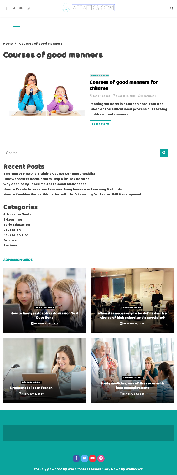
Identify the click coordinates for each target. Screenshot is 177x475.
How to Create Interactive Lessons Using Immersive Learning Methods (62, 189)
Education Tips (16, 235)
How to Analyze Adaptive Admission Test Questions (45, 315)
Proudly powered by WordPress (60, 469)
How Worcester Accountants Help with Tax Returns (46, 179)
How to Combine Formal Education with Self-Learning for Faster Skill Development (72, 194)
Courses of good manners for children (124, 85)
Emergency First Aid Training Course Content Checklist (49, 174)
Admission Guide (99, 75)
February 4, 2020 (32, 394)
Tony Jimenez (101, 96)
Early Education (16, 225)
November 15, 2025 (45, 324)
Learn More (100, 123)
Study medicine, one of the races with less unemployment (132, 385)
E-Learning (12, 219)
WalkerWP (134, 469)
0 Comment (148, 96)
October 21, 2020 (133, 324)
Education (12, 230)
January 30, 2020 (134, 394)
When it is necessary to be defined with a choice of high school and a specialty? (132, 315)
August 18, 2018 (125, 96)
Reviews (10, 245)
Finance (10, 240)
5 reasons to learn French (31, 388)
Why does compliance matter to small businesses (45, 184)
